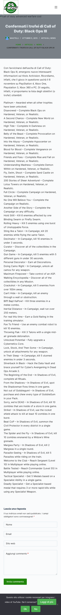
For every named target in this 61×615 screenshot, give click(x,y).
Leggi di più (46, 601)
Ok (25, 608)
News (53, 38)
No (35, 608)
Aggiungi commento (17, 553)
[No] (57, 604)
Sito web (10, 543)
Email (9, 534)
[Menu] (56, 7)
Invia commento (15, 581)
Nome (9, 524)
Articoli (45, 38)
